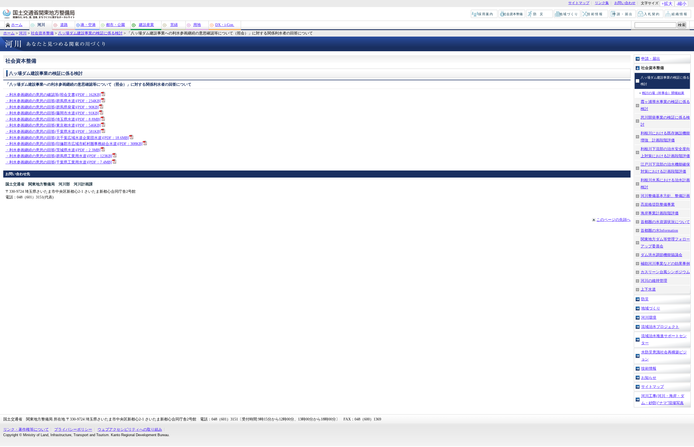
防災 (539, 14)
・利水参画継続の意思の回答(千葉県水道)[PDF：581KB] (53, 131)
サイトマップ (578, 3)
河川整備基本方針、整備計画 (665, 196)
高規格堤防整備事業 (658, 204)
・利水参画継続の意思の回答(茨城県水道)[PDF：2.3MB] (53, 150)
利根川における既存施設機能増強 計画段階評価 (665, 136)
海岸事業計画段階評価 (660, 213)
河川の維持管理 (654, 280)
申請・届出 (623, 14)
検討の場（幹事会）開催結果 (663, 93)
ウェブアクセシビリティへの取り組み (130, 429)
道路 (64, 24)
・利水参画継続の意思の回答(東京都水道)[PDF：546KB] (53, 125)
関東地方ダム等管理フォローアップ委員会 (665, 242)
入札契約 (650, 14)
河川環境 (648, 317)
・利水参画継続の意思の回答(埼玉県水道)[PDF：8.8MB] (53, 119)
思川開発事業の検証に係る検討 (665, 121)
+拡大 (667, 3)
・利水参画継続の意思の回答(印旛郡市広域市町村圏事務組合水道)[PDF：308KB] (74, 144)
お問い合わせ (624, 3)
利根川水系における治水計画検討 (665, 183)
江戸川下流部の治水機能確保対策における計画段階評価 (665, 167)
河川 (41, 24)
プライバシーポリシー (73, 429)
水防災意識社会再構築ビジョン (664, 355)
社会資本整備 (512, 14)
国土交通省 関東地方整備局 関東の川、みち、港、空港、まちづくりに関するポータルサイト (38, 14)
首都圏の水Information (659, 230)
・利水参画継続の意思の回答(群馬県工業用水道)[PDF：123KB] (58, 156)
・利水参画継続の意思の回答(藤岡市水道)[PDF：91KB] (52, 113)
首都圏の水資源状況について (665, 222)
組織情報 (678, 14)
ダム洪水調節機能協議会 (661, 255)
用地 (197, 24)
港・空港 (88, 24)
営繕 (174, 24)
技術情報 (595, 14)
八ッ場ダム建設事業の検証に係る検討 (90, 33)
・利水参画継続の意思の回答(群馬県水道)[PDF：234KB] (53, 101)
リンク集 (602, 3)
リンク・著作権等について (26, 429)
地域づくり (567, 14)
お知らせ (648, 377)
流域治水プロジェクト (660, 326)
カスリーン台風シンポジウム (665, 272)
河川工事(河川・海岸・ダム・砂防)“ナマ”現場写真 (662, 399)
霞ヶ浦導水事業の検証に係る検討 (665, 105)
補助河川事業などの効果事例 (665, 263)
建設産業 (146, 24)
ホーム (17, 24)
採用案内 (484, 14)
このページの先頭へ (613, 219)
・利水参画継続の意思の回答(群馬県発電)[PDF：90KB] (52, 107)
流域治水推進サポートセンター (664, 339)
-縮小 (681, 3)
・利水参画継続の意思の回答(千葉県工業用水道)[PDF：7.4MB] (58, 162)
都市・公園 (115, 24)
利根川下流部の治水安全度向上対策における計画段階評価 (665, 152)
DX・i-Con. (224, 24)
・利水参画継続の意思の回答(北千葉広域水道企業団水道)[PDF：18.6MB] (67, 138)
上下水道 (648, 289)
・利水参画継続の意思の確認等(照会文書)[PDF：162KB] (53, 94)
